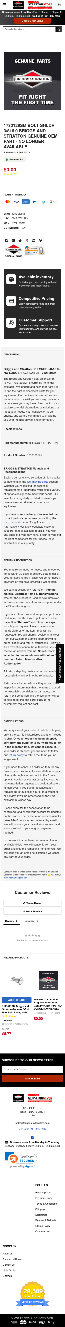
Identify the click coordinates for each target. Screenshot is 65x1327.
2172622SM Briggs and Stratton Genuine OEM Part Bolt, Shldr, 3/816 (15, 1009)
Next (61, 1002)
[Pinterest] (40, 240)
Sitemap (7, 1275)
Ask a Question (34, 910)
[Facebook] (7, 240)
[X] (27, 240)
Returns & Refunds (45, 1220)
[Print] (20, 240)
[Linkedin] (33, 240)
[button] (21, 1159)
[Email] (13, 240)
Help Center (9, 1270)
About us (7, 1253)
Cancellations (42, 1231)
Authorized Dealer (12, 1259)
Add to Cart (17, 1000)
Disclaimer (41, 1214)
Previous (4, 1002)
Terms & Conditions (46, 1203)
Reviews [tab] (9, 920)
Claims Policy (42, 1226)
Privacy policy (43, 1192)
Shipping (40, 1209)
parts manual (12, 522)
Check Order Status (33, 20)
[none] (32, 81)
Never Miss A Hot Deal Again (59, 663)
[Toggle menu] (4, 4)
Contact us (9, 1264)
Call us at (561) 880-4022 (46, 16)
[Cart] (60, 4)
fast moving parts (37, 481)
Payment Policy (43, 1198)
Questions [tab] (29, 920)
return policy (16, 755)
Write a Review (34, 902)
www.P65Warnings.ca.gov (15, 877)
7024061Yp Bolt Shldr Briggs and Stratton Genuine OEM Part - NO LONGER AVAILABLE (48, 1004)
